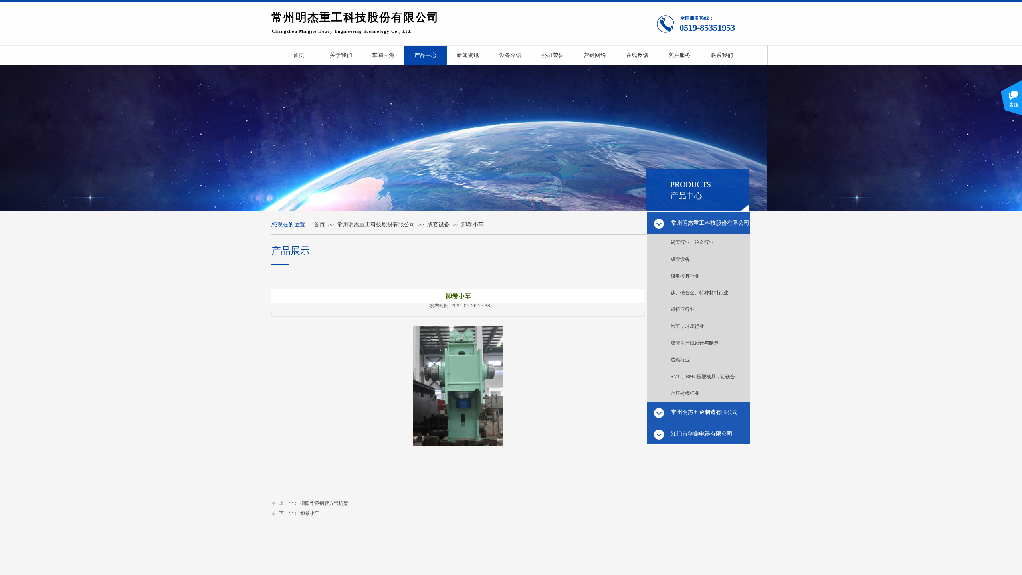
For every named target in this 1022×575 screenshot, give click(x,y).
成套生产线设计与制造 (695, 343)
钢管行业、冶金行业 (692, 242)
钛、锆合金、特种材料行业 (699, 292)
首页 (319, 225)
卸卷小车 (472, 225)
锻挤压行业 (683, 309)
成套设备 (680, 259)
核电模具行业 (685, 276)
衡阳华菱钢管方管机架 (313, 503)
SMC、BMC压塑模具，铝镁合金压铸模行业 (703, 385)
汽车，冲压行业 (687, 326)
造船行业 (680, 360)
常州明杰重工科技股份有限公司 (376, 225)
